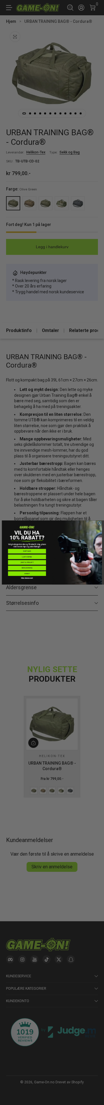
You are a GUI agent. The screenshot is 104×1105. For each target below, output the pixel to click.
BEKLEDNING (27, 568)
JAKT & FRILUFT (27, 562)
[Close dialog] (99, 523)
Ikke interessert (27, 578)
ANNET (27, 573)
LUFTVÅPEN (27, 557)
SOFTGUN (27, 551)
